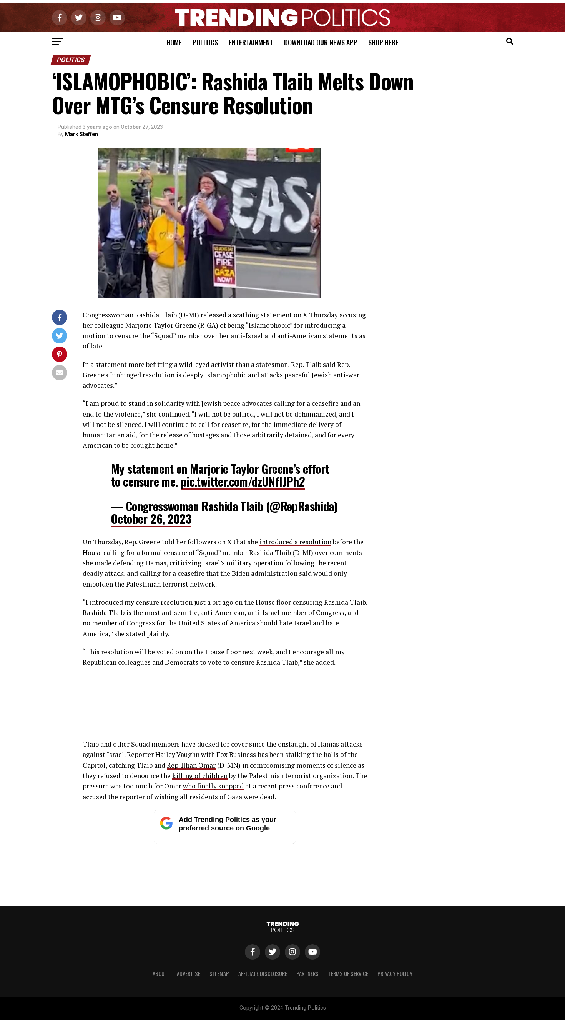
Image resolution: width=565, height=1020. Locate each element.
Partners (307, 974)
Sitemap (219, 974)
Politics (205, 42)
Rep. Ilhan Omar (191, 765)
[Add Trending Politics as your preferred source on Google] (225, 842)
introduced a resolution (295, 541)
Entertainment (251, 42)
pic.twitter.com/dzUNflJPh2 (243, 481)
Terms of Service (348, 974)
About (160, 974)
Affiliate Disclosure (262, 974)
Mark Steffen (81, 134)
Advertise (188, 974)
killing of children (200, 775)
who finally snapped (213, 786)
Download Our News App (320, 42)
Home (174, 42)
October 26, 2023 (151, 518)
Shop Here (383, 42)
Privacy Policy (394, 974)
